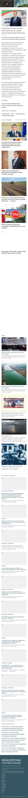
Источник (4, 100)
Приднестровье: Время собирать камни (12, 413)
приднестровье (5, 113)
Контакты (4, 785)
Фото (3, 779)
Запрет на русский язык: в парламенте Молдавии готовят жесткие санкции (12, 172)
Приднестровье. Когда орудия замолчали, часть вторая (13, 353)
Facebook (4, 787)
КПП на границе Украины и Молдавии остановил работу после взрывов (13, 226)
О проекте (4, 784)
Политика (13, 110)
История (3, 777)
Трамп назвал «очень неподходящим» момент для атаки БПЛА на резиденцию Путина (12, 728)
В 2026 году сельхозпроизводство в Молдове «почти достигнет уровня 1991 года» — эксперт (13, 199)
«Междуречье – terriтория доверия (10, 2)
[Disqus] (14, 274)
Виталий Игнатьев (20, 113)
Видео (3, 782)
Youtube (3, 790)
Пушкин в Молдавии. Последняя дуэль (12, 466)
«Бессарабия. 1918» (7, 436)
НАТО (12, 113)
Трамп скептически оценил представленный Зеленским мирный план (13, 734)
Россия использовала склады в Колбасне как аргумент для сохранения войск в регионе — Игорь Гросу (12, 145)
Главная (3, 774)
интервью (5, 48)
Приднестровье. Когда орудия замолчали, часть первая (13, 387)
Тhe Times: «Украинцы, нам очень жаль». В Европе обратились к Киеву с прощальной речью (14, 749)
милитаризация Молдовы (8, 115)
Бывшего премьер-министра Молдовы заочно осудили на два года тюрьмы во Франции (14, 740)
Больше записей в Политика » (20, 119)
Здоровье (4, 780)
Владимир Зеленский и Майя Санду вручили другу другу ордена (14, 252)
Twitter (3, 789)
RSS (2, 792)
